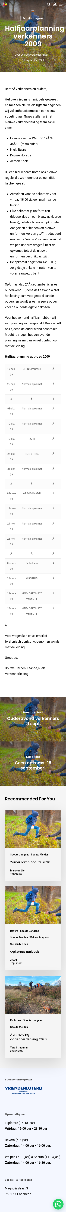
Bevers (14, 931)
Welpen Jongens (39, 937)
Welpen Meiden (19, 944)
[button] (58, 1204)
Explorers (15, 1020)
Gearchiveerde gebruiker (34, 54)
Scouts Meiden (40, 854)
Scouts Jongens (33, 18)
